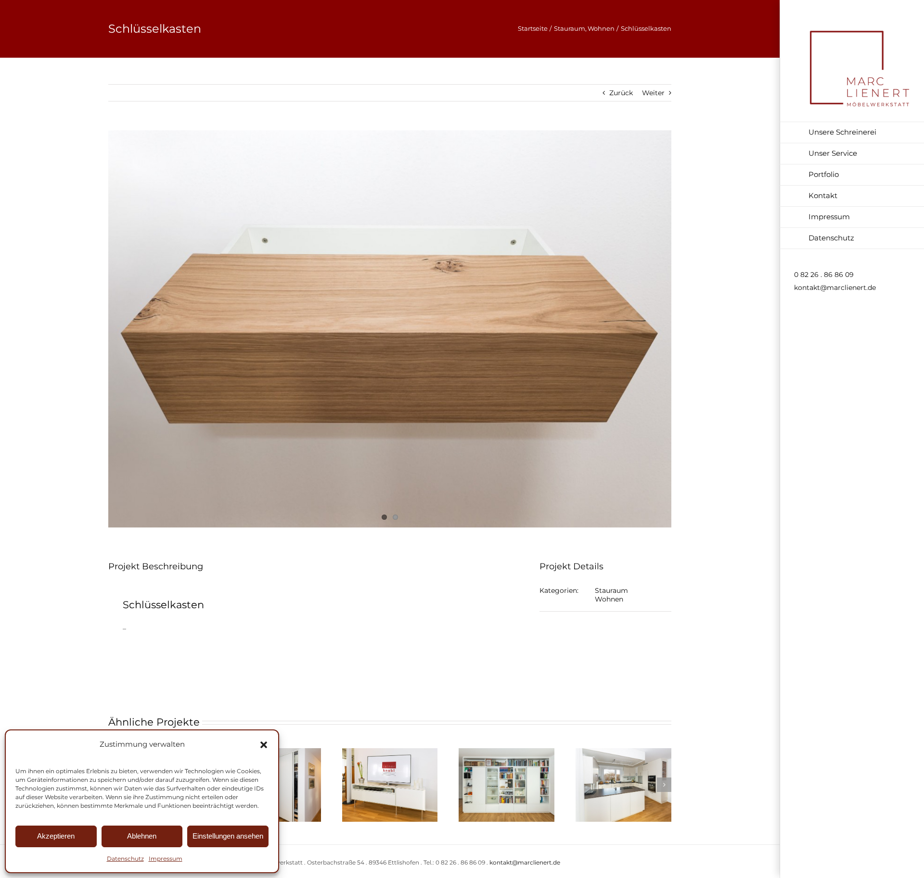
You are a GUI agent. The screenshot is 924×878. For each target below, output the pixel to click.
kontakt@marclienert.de (835, 287)
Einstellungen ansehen (227, 836)
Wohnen (609, 599)
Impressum (165, 858)
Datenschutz (125, 858)
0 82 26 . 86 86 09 (824, 274)
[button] (264, 745)
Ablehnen (141, 836)
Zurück (621, 92)
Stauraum (611, 590)
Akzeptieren (56, 836)
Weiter (653, 92)
